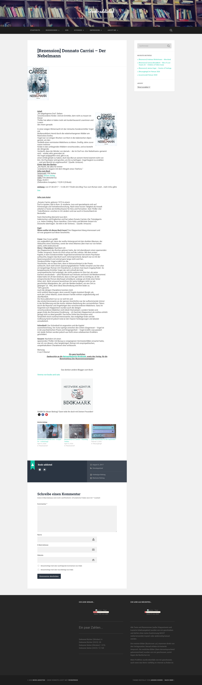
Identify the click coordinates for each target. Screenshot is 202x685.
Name (39, 535)
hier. (39, 190)
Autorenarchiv (40, 469)
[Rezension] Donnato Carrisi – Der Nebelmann (71, 53)
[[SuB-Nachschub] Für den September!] (103, 431)
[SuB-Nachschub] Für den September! (103, 439)
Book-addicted (101, 11)
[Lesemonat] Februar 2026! (148, 75)
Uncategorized (98, 468)
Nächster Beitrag (99, 478)
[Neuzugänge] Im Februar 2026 (149, 72)
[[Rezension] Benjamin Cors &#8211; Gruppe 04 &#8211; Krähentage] (49, 431)
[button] (39, 414)
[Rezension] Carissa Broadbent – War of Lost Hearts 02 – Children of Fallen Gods (154, 64)
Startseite (35, 30)
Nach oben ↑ (170, 680)
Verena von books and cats (48, 375)
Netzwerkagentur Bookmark (74, 356)
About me (112, 30)
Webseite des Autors (44, 469)
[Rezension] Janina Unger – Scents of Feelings (155, 68)
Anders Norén (157, 680)
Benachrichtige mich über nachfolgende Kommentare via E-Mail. (61, 566)
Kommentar (42, 504)
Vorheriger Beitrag (99, 475)
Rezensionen (51, 30)
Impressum (95, 30)
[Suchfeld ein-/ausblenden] (171, 30)
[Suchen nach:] (154, 45)
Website (40, 555)
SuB (66, 30)
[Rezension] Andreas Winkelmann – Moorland (155, 59)
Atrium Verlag (49, 175)
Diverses (78, 30)
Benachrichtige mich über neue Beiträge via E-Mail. (57, 570)
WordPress (73, 680)
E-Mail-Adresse (42, 545)
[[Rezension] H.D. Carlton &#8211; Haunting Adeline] (76, 431)
